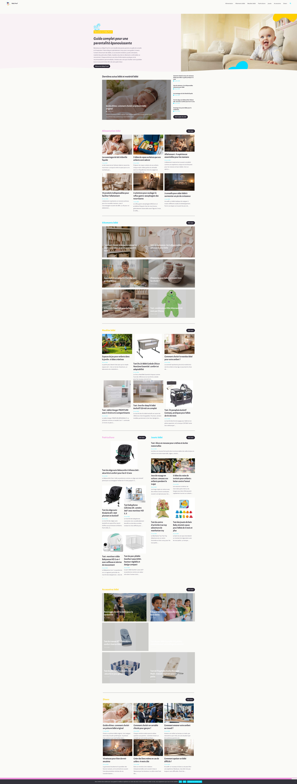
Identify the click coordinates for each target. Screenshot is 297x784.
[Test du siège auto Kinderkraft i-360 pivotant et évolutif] (113, 496)
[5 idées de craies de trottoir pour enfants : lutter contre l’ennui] (184, 465)
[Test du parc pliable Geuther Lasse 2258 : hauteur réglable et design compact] (135, 542)
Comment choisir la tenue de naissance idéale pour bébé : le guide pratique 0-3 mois (183, 77)
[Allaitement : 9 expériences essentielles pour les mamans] (180, 143)
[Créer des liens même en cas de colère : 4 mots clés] (148, 747)
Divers (285, 3)
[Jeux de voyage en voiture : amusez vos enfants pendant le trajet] (162, 465)
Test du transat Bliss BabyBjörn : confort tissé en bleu (117, 643)
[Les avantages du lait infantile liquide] (117, 144)
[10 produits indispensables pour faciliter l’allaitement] (117, 182)
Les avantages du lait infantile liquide (183, 93)
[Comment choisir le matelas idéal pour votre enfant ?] (180, 344)
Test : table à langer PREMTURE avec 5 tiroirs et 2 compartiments (116, 411)
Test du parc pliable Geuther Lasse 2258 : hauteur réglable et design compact (132, 560)
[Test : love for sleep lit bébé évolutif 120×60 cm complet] (148, 391)
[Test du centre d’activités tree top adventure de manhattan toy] (162, 508)
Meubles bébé (251, 3)
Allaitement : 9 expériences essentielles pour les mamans (177, 155)
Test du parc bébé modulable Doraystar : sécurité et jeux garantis (120, 672)
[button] (290, 3)
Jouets (269, 3)
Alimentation (229, 3)
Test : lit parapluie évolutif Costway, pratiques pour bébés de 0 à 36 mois (177, 413)
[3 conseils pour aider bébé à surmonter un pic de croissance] (180, 182)
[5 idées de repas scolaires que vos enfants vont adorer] (148, 144)
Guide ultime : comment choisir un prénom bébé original (116, 727)
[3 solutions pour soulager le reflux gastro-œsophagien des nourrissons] (148, 182)
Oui (180, 781)
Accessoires (277, 3)
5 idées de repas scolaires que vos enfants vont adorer (147, 158)
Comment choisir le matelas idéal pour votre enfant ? (178, 358)
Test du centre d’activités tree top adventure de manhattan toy (159, 526)
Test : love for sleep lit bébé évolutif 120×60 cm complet (145, 407)
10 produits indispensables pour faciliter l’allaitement (115, 194)
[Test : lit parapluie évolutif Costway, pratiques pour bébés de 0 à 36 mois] (179, 394)
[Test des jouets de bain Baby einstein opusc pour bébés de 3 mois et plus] (184, 508)
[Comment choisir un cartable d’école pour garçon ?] (148, 713)
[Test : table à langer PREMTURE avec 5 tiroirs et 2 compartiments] (117, 394)
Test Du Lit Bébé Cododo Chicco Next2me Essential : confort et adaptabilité (146, 366)
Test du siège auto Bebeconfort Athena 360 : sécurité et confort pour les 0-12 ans (184, 100)
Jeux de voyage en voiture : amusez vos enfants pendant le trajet (159, 479)
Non (185, 781)
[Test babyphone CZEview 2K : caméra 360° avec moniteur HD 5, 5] (135, 494)
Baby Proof (15, 3)
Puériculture (261, 3)
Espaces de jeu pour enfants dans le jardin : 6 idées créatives (115, 358)
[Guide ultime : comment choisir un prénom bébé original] (117, 713)
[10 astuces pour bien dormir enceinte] (117, 747)
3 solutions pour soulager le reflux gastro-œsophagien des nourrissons (146, 196)
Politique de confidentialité (194, 781)
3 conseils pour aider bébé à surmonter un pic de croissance (177, 194)
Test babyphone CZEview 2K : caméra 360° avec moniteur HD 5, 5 (134, 509)
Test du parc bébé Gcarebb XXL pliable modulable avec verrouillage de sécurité (166, 643)
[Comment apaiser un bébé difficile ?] (179, 747)
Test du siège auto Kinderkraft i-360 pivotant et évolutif (110, 513)
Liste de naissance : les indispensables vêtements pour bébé (183, 86)
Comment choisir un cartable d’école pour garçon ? (146, 727)
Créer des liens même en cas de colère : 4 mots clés (146, 760)
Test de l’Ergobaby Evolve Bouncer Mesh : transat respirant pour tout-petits (165, 674)
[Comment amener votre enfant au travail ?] (179, 713)
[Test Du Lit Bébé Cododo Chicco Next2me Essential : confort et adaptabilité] (148, 347)
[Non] (295, 781)
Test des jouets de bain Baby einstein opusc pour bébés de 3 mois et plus (182, 526)
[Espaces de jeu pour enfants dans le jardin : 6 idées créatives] (117, 344)
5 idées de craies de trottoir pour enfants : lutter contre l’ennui (182, 478)
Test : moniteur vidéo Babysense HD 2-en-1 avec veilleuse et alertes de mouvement (112, 560)
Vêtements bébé (240, 3)
